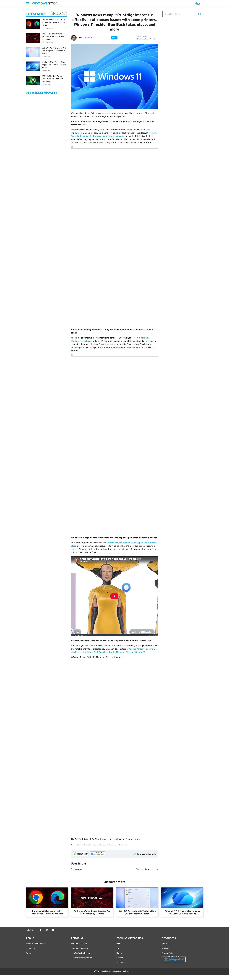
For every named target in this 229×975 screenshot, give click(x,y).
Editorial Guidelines (79, 944)
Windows (120, 963)
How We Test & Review (80, 953)
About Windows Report (35, 944)
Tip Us (28, 953)
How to (119, 953)
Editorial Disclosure (79, 948)
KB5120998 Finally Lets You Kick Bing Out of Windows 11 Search (137, 912)
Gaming (119, 958)
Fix (117, 948)
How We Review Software (82, 958)
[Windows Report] (44, 3)
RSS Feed (166, 944)
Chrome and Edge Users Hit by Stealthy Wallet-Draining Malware (47, 912)
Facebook (40, 930)
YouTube (53, 930)
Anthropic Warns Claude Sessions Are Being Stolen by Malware (92, 912)
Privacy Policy (168, 953)
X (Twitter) (47, 930)
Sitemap (165, 948)
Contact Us (30, 948)
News (114, 38)
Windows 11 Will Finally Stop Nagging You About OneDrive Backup (182, 912)
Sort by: (140, 869)
